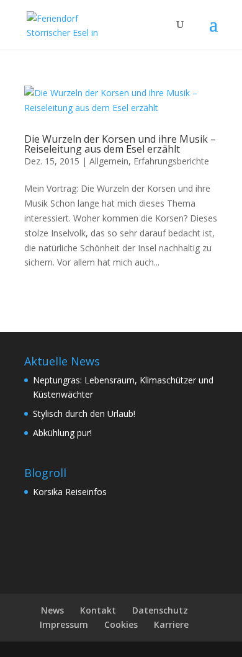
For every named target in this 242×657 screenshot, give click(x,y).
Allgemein (108, 161)
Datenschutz (160, 610)
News (52, 610)
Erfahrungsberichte (171, 161)
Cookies (121, 624)
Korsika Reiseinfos (70, 492)
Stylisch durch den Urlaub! (84, 413)
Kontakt (98, 610)
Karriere (171, 624)
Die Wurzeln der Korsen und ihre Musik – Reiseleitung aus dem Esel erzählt (120, 144)
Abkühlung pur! (62, 433)
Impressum (64, 624)
